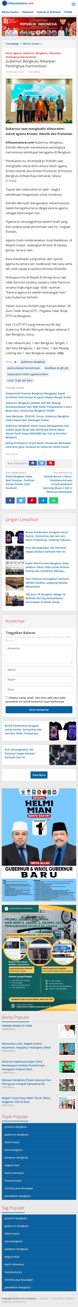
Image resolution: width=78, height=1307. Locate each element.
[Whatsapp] (53, 500)
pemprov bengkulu (16, 1157)
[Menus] (73, 4)
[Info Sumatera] (18, 3)
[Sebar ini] (10, 500)
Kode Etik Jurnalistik (62, 1298)
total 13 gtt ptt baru (19, 380)
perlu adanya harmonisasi (23, 368)
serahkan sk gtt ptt (56, 368)
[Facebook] (33, 463)
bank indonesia (14, 1173)
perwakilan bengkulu (17, 1196)
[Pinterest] (51, 463)
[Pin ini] (31, 500)
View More (39, 775)
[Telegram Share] (42, 500)
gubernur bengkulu (33, 362)
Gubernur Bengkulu (35, 53)
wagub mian (12, 1165)
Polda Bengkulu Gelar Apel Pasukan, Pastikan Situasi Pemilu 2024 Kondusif (20, 480)
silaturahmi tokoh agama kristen (27, 374)
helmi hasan (12, 1142)
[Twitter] (42, 463)
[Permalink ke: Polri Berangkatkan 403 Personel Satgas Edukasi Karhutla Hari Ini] (15, 553)
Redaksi (44, 1298)
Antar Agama (14, 53)
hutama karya (13, 1180)
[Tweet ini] (21, 500)
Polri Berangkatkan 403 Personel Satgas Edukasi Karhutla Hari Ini (20, 753)
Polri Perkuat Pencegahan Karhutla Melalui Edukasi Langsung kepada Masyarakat (47, 582)
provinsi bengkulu (16, 1127)
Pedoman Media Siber (14, 1301)
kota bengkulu (13, 1150)
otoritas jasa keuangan (19, 1188)
